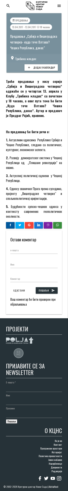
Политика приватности (50, 456)
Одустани (19, 290)
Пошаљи (47, 290)
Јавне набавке (55, 460)
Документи (56, 467)
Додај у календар (41, 67)
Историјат (57, 452)
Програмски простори (51, 448)
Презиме (10, 408)
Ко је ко (58, 441)
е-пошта (14, 250)
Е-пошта (11, 382)
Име (12, 264)
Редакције (56, 471)
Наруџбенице (55, 463)
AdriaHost (53, 486)
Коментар (15, 279)
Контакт (58, 444)
